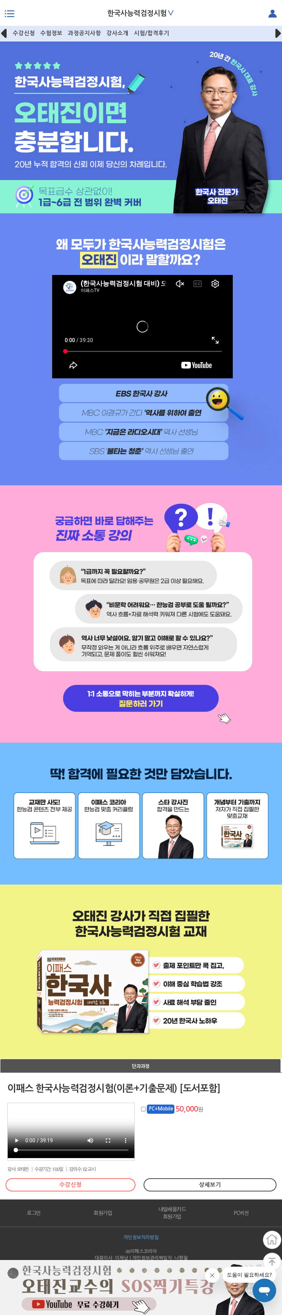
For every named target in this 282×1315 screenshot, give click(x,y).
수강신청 (24, 33)
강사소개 (117, 33)
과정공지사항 (84, 33)
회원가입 (103, 1213)
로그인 (34, 1213)
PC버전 (241, 1213)
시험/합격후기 (151, 33)
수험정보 (51, 33)
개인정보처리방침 (141, 1237)
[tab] (140, 1065)
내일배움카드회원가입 (172, 1213)
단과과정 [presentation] (140, 1066)
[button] (5, 33)
